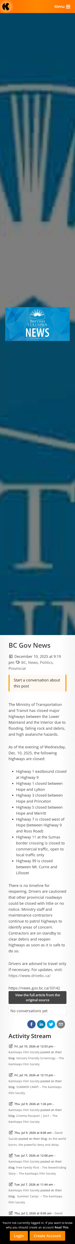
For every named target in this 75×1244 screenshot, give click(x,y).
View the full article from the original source (37, 997)
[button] (31, 1024)
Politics (46, 662)
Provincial (17, 668)
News (33, 662)
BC (23, 662)
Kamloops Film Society (24, 1052)
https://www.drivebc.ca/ (30, 975)
